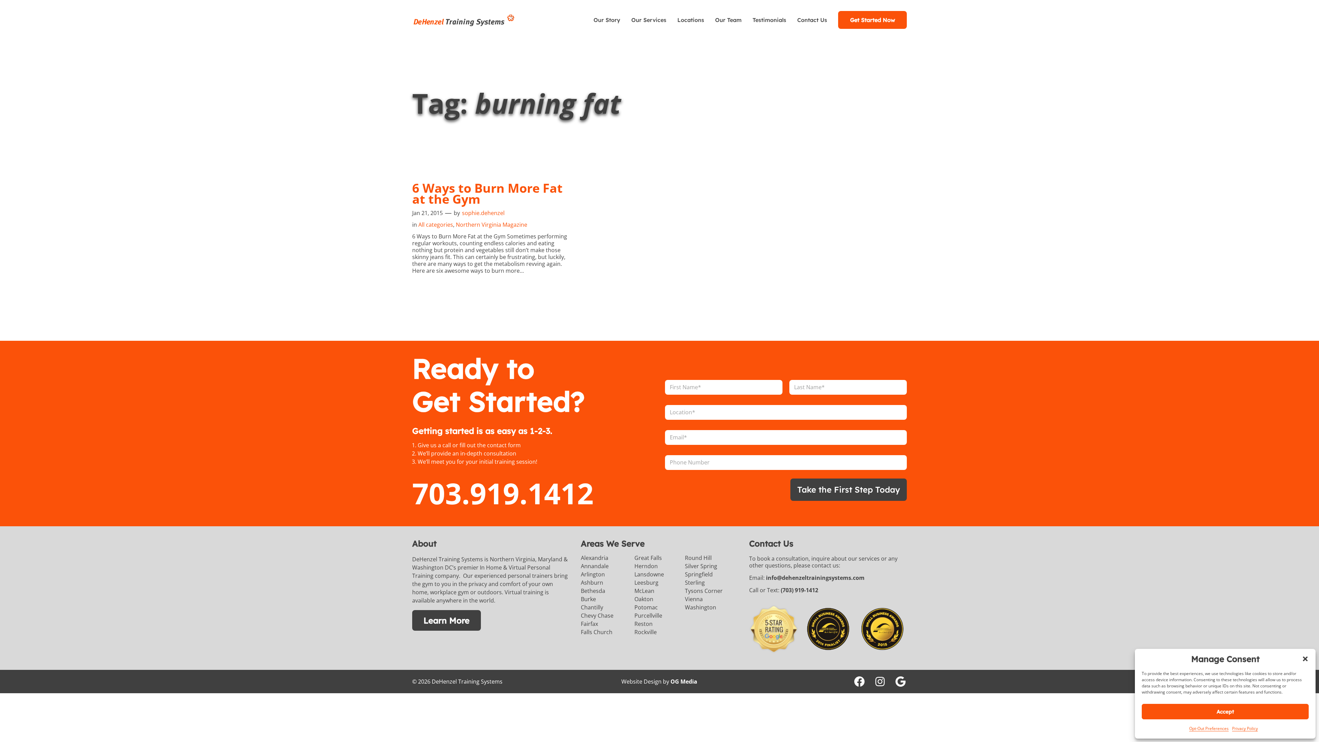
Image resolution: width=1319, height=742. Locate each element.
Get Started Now (872, 19)
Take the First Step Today (848, 489)
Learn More (447, 620)
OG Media (683, 681)
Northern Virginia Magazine (491, 224)
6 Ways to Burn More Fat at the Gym (487, 194)
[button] (1305, 658)
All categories (435, 224)
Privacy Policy (1245, 728)
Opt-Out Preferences (1209, 728)
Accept (1225, 711)
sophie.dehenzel (483, 213)
